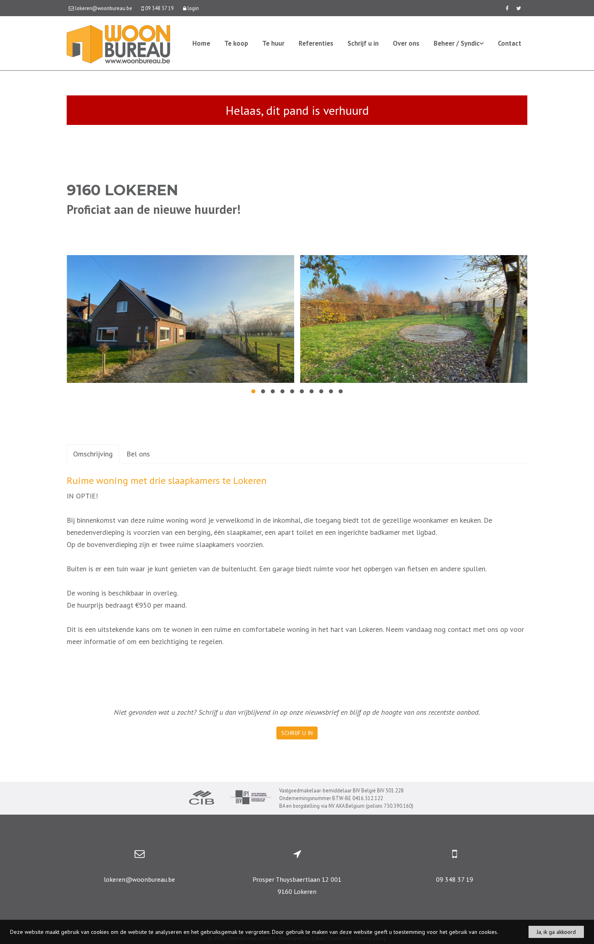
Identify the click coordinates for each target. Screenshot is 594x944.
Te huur (273, 43)
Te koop (236, 43)
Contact (509, 43)
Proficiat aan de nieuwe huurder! (153, 209)
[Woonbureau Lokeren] (118, 43)
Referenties (316, 43)
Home (201, 43)
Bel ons (138, 453)
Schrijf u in (363, 43)
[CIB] (201, 798)
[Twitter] (518, 8)
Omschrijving (93, 453)
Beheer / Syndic (457, 43)
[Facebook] (506, 8)
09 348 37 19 (454, 879)
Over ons (406, 43)
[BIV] (250, 798)
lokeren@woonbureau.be (139, 879)
